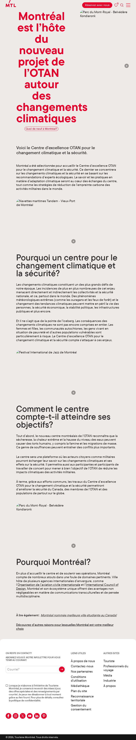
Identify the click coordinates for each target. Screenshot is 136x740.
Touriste (109, 661)
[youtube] (30, 716)
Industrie (109, 680)
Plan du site (79, 691)
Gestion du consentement (81, 707)
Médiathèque (80, 686)
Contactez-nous (82, 666)
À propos (109, 686)
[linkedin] (37, 716)
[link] (97, 5)
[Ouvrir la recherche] (122, 5)
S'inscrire (62, 669)
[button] (126, 65)
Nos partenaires (82, 671)
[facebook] (8, 716)
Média (107, 675)
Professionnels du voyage (115, 668)
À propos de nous (83, 661)
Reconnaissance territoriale (82, 698)
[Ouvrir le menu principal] (128, 5)
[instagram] (15, 716)
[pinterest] (44, 716)
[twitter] (23, 716)
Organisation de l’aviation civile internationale (49, 585)
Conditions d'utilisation (79, 679)
